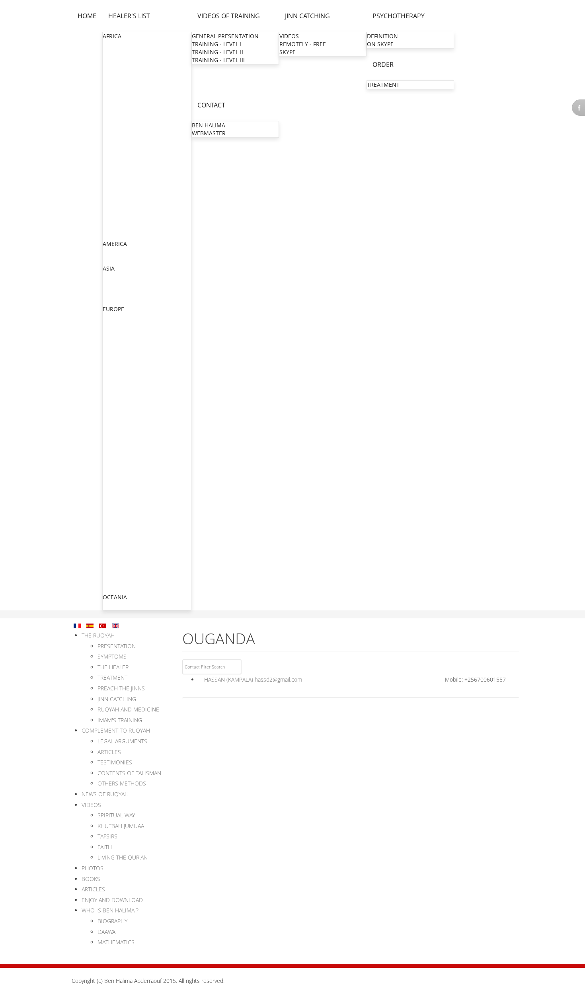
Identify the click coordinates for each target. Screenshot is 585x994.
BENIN (111, 60)
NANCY (113, 421)
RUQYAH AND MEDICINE (128, 709)
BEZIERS (114, 437)
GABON (113, 100)
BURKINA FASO (123, 68)
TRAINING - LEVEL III (218, 60)
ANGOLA (114, 52)
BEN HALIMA (208, 125)
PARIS (111, 341)
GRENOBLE (118, 397)
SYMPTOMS (112, 656)
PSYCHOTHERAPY (398, 16)
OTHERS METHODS (122, 783)
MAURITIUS (118, 164)
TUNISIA (114, 235)
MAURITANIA (120, 156)
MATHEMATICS (116, 942)
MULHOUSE (118, 381)
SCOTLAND (117, 557)
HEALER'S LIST (129, 16)
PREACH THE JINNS (121, 688)
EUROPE (113, 309)
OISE (109, 357)
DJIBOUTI (115, 92)
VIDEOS (289, 36)
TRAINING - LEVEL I (217, 44)
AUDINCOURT (121, 516)
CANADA (114, 252)
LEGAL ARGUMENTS (122, 741)
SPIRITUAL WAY (116, 815)
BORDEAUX (118, 461)
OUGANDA (117, 195)
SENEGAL (115, 203)
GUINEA (113, 124)
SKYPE (287, 52)
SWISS (111, 565)
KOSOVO (114, 541)
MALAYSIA (116, 300)
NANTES (114, 469)
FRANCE (113, 333)
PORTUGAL (117, 573)
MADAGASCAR (122, 140)
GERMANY (116, 525)
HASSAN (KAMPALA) (228, 679)
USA (108, 260)
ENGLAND (116, 325)
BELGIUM (115, 317)
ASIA (109, 268)
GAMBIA (114, 108)
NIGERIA (114, 187)
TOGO (111, 227)
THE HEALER (113, 667)
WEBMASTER (209, 133)
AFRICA (112, 36)
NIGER (111, 179)
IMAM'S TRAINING (120, 720)
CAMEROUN (119, 76)
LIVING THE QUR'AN (123, 857)
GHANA (113, 116)
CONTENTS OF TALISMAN (129, 773)
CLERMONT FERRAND (131, 453)
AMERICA (115, 244)
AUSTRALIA (117, 605)
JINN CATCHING (307, 16)
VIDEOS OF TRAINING (228, 16)
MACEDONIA (119, 549)
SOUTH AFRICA (122, 211)
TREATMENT (383, 84)
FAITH (105, 847)
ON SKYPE (380, 44)
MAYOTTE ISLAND (126, 485)
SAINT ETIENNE (123, 445)
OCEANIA (115, 597)
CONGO (113, 84)
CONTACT (211, 105)
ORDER (383, 64)
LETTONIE (116, 589)
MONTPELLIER (122, 405)
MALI (109, 148)
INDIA (110, 277)
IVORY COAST (120, 132)
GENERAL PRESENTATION (225, 36)
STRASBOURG (121, 373)
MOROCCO (117, 171)
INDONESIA (118, 284)
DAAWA (106, 932)
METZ (110, 365)
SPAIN (111, 581)
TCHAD (112, 219)
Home (87, 16)
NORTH (113, 349)
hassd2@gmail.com (278, 679)
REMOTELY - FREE (302, 44)
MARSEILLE (118, 413)
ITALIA (111, 533)
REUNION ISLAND (126, 477)
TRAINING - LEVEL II (217, 52)
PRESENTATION (117, 646)
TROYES (113, 501)
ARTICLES (109, 752)
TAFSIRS (107, 836)
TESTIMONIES (115, 762)
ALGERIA (114, 44)
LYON (110, 389)
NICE (109, 429)
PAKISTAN (116, 292)
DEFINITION (382, 36)
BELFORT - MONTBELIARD (137, 509)
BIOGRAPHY (112, 921)
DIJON (111, 493)
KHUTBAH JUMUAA (121, 826)
